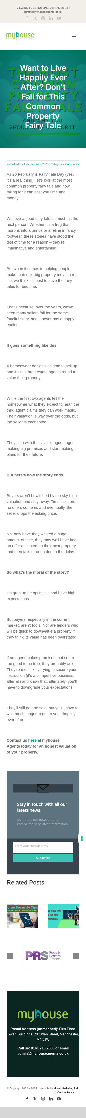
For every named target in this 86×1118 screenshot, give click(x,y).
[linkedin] (51, 18)
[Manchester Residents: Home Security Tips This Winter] (22, 906)
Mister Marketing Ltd (66, 1088)
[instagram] (43, 18)
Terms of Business (24, 1092)
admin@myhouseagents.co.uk (43, 11)
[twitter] (35, 18)
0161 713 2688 (59, 7)
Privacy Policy (46, 1092)
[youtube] (59, 18)
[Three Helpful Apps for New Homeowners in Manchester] (63, 906)
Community (72, 164)
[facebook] (27, 18)
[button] (10, 916)
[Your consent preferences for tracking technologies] (82, 838)
